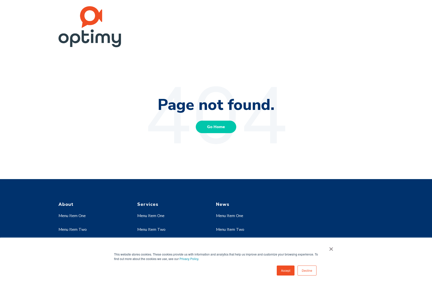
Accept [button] (285, 270)
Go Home (216, 127)
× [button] (331, 247)
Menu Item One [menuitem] (72, 216)
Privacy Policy (189, 259)
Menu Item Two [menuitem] (72, 229)
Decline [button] (307, 270)
